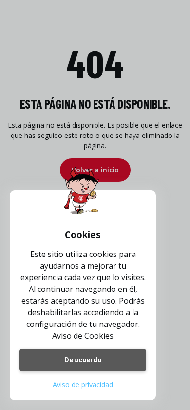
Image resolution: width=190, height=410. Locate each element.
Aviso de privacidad (83, 384)
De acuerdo (83, 360)
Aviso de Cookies (83, 335)
